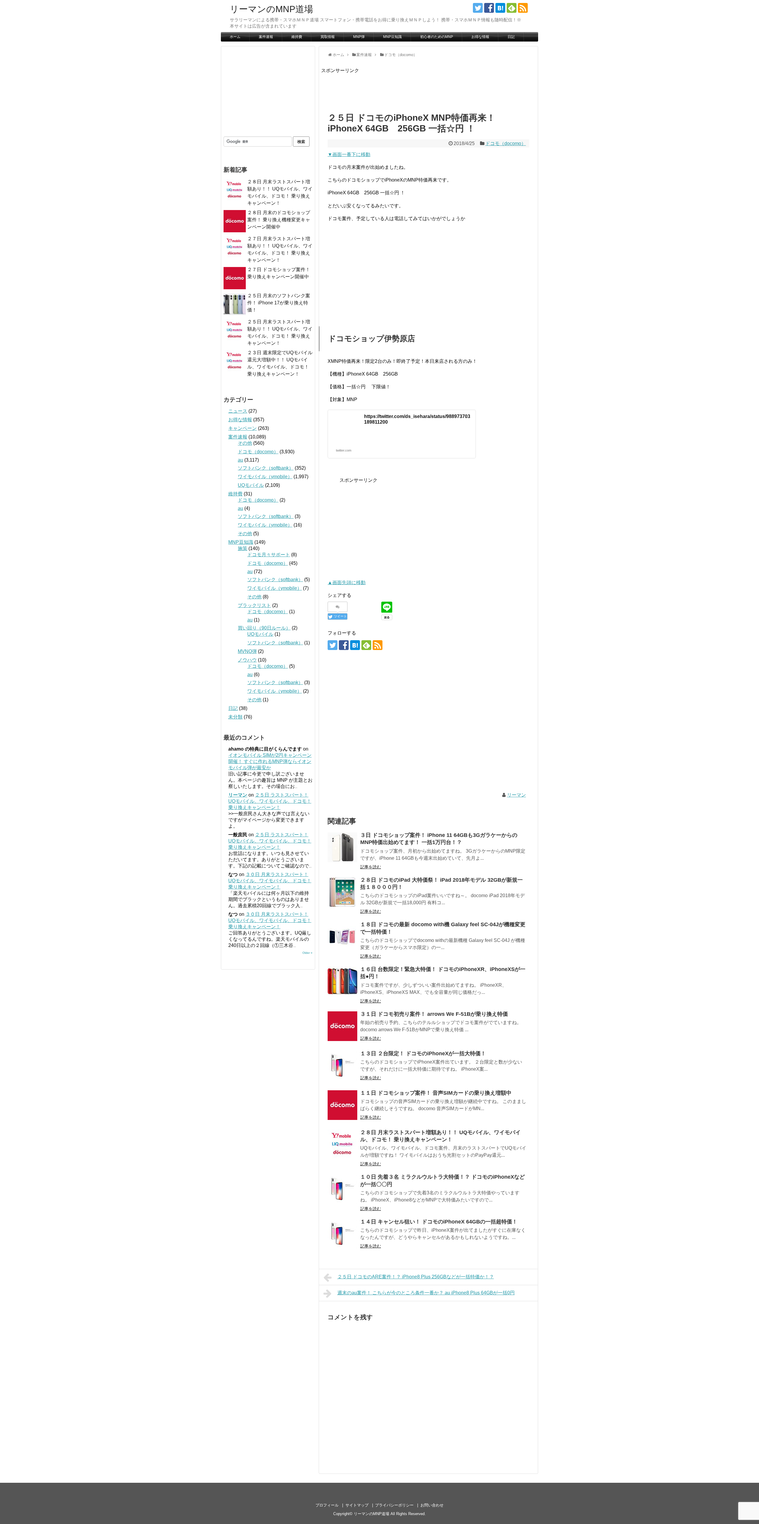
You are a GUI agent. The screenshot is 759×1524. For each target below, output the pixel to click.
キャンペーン (242, 428)
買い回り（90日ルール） (264, 627)
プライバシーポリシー (394, 1505)
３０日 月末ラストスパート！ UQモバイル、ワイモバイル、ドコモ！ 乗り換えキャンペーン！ (269, 880)
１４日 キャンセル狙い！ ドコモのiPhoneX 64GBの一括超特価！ (438, 1222)
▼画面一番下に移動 (349, 154)
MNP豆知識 (392, 37)
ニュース (237, 411)
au (240, 460)
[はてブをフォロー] (500, 8)
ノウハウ (247, 659)
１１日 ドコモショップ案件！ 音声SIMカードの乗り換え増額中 (435, 1093)
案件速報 (266, 37)
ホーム (235, 37)
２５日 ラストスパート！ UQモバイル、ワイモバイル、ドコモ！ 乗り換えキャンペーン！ (269, 801)
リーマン (516, 794)
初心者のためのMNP (436, 37)
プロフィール (327, 1505)
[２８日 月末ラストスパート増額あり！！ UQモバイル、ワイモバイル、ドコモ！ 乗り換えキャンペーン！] (342, 1144)
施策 (242, 548)
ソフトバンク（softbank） (266, 468)
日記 (511, 37)
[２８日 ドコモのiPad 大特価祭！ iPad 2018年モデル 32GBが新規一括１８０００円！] (342, 892)
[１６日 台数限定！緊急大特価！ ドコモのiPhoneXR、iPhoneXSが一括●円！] (342, 981)
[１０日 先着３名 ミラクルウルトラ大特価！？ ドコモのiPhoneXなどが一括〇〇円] (342, 1189)
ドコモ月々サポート (268, 554)
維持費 (296, 37)
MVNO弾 (247, 651)
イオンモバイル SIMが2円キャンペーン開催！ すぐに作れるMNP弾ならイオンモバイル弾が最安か (270, 761)
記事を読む (370, 866)
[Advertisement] (429, 87)
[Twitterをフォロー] (478, 8)
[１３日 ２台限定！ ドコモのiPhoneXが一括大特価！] (342, 1065)
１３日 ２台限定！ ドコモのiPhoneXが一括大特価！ (423, 1053)
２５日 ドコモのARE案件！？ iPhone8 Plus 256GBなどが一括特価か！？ (415, 1276)
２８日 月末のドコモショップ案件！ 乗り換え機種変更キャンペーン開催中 (278, 219)
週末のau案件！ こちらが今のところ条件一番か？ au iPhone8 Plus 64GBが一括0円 (426, 1292)
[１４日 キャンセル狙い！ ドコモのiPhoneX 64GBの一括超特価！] (342, 1234)
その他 (245, 443)
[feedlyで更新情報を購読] (511, 8)
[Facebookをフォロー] (489, 8)
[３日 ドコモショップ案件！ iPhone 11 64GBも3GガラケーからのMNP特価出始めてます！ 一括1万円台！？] (342, 847)
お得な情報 (480, 37)
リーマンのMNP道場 (271, 9)
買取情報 (327, 37)
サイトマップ (357, 1505)
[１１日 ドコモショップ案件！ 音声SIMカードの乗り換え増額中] (342, 1105)
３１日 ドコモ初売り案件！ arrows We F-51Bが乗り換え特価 (434, 1014)
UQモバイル (251, 485)
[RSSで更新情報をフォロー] (523, 8)
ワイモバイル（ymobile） (265, 476)
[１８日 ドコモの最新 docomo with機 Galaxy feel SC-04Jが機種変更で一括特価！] (342, 936)
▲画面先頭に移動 (347, 582)
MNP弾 (359, 37)
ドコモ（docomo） (505, 143)
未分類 (235, 716)
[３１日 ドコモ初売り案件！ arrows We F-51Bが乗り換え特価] (342, 1026)
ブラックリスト (254, 605)
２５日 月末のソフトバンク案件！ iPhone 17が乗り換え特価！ (278, 302)
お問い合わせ (432, 1505)
